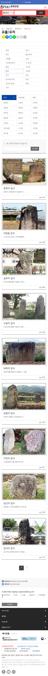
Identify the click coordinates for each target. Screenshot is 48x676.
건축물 (8, 59)
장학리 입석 (9, 188)
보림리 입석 (9, 413)
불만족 (32, 595)
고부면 (35, 103)
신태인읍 (21, 98)
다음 (16, 633)
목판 (27, 84)
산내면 (35, 118)
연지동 (5, 133)
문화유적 (18, 29)
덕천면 (20, 108)
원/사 (27, 50)
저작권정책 (36, 651)
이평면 (35, 108)
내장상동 (6, 128)
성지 (7, 75)
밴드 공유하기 (14, 37)
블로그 (9, 672)
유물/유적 (27, 29)
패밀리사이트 (6, 627)
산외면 (5, 123)
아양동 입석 (9, 233)
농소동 (20, 133)
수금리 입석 (9, 323)
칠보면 (20, 118)
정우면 (5, 113)
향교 (7, 55)
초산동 (35, 128)
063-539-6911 (15, 584)
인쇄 (25, 37)
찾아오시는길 (25, 649)
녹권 (27, 59)
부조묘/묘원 (10, 84)
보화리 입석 (9, 368)
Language (28, 2)
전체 (7, 50)
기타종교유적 (10, 63)
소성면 (20, 103)
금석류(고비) (10, 79)
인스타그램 (14, 672)
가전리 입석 (9, 458)
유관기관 (4, 622)
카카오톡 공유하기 (4, 37)
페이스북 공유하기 (7, 37)
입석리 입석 (9, 548)
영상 (27, 79)
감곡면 (35, 113)
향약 (7, 67)
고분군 (28, 71)
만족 (16, 595)
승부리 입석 (9, 278)
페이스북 (4, 672)
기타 (7, 88)
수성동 (20, 123)
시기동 (20, 128)
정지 (14, 633)
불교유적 (29, 55)
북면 (34, 98)
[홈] (2, 28)
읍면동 (4, 616)
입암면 (5, 103)
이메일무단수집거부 (10, 649)
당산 (27, 75)
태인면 (20, 113)
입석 (7, 71)
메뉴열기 (45, 7)
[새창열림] (27, 638)
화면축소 (18, 37)
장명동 (35, 123)
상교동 (35, 133)
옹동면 (5, 118)
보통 (23, 595)
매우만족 (7, 595)
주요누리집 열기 (6, 2)
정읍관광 (9, 29)
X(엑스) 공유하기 (11, 37)
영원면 (5, 108)
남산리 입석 (9, 503)
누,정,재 (28, 63)
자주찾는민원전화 (10, 651)
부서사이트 (5, 610)
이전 (12, 633)
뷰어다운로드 (24, 651)
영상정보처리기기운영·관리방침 (27, 646)
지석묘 (28, 67)
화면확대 (21, 37)
